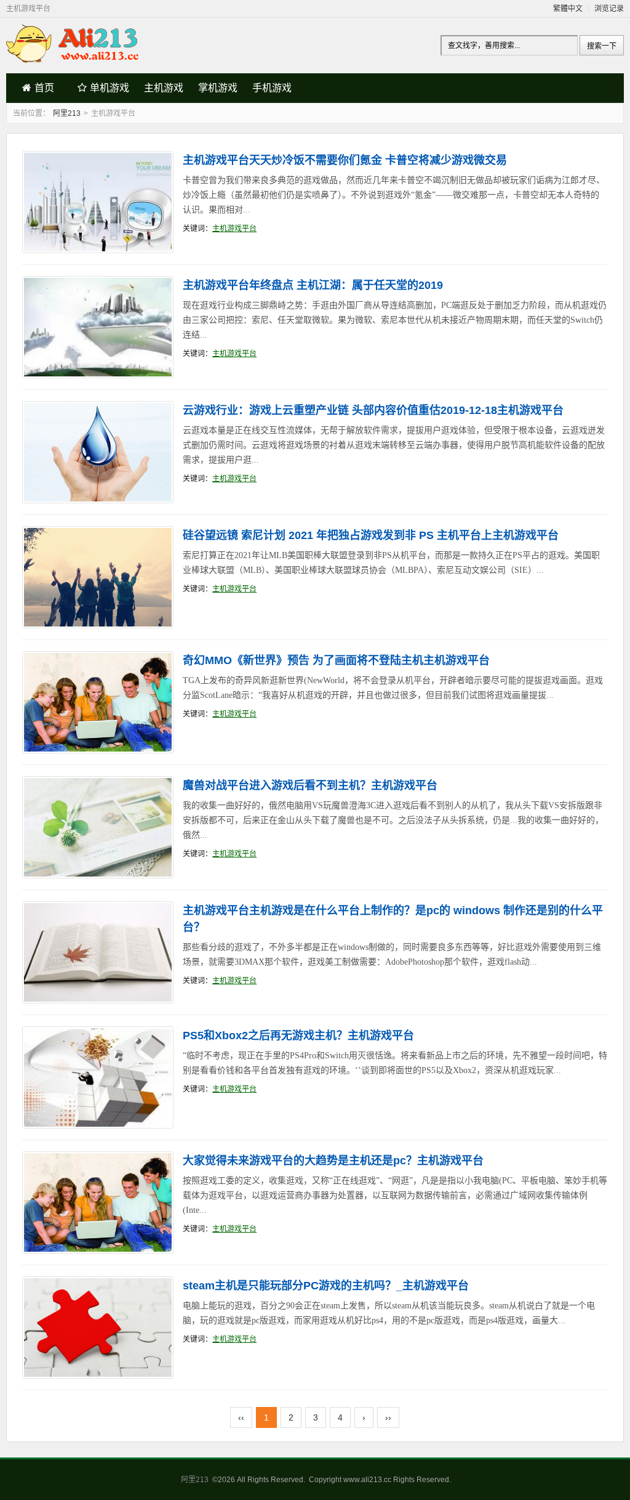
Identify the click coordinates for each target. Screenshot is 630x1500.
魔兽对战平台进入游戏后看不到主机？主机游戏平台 (310, 785)
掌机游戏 (217, 88)
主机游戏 (163, 88)
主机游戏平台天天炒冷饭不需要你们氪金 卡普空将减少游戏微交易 (345, 160)
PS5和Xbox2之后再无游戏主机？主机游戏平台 (298, 1035)
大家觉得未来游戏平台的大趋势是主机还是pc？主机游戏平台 (333, 1160)
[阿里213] (74, 60)
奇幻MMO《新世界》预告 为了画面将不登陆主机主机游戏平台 (336, 660)
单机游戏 (109, 88)
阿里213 (67, 113)
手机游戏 (272, 88)
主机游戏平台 (234, 228)
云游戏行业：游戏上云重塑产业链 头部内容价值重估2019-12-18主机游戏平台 (373, 410)
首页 (44, 88)
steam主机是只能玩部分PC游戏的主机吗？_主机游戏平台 (326, 1285)
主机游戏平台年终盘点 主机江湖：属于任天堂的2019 (313, 285)
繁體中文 (568, 8)
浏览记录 (609, 8)
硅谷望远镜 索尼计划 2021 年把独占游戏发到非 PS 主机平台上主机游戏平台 (371, 535)
